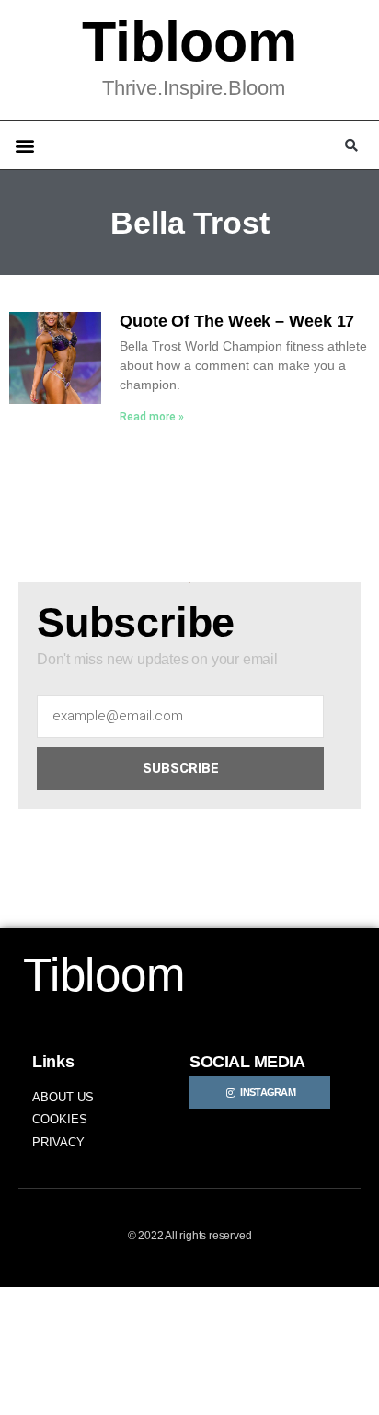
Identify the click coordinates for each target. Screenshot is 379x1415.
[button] (24, 145)
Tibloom (189, 41)
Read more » (152, 416)
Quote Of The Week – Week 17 (237, 321)
